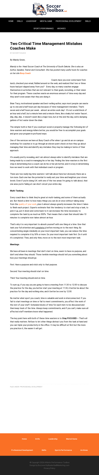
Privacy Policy (49, 468)
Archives (84, 450)
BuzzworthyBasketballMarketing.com (53, 465)
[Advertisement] (49, 360)
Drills (37, 439)
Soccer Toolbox (49, 9)
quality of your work (27, 204)
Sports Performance (63, 450)
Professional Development (31, 387)
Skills (44, 450)
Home (24, 439)
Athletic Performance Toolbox (56, 462)
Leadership (52, 439)
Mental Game (71, 439)
